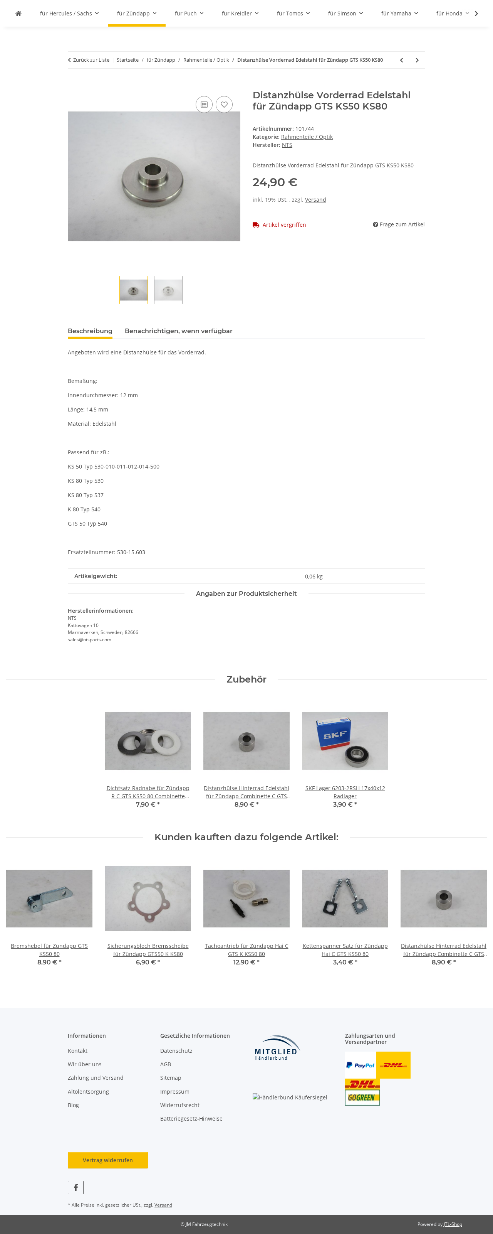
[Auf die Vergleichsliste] (204, 104)
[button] (471, 13)
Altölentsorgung (88, 1091)
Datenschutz (176, 1050)
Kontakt (77, 1050)
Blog (73, 1105)
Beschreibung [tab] (90, 331)
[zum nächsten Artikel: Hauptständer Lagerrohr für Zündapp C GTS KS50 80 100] (417, 60)
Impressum (174, 1091)
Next (474, 916)
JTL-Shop (453, 1224)
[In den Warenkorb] (74, 85)
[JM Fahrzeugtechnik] (18, 13)
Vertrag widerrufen (108, 1160)
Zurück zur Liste (91, 59)
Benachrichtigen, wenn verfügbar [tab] (179, 331)
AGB (165, 1064)
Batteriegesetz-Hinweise (191, 1118)
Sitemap (170, 1077)
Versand (315, 199)
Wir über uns (85, 1064)
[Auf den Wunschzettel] (224, 104)
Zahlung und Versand (96, 1077)
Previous (19, 916)
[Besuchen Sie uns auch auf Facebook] (76, 1187)
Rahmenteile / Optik (307, 136)
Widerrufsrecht (180, 1105)
